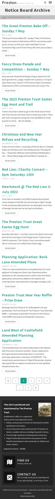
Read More (10, 55)
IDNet (33, 496)
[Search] (45, 2)
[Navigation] (50, 2)
